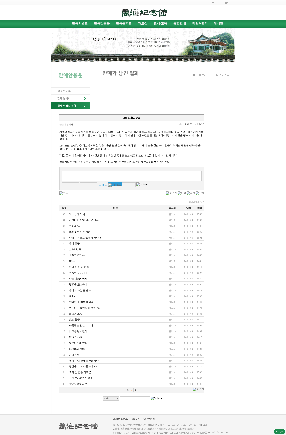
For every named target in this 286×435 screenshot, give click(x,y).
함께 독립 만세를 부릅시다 (84, 360)
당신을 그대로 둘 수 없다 (83, 366)
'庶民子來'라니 (77, 214)
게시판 (218, 23)
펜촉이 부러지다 (78, 272)
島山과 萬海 (75, 313)
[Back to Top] (279, 431)
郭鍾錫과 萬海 (77, 348)
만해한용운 (102, 23)
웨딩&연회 (199, 23)
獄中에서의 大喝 (78, 343)
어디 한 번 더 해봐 (79, 266)
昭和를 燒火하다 (78, 284)
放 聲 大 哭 (76, 249)
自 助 (73, 296)
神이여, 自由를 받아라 (81, 302)
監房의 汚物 (75, 337)
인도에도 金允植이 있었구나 (84, 307)
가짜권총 (74, 354)
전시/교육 (160, 23)
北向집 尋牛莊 (77, 255)
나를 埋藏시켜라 (78, 278)
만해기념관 (80, 23)
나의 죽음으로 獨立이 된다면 (85, 237)
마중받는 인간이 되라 (81, 325)
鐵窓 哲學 (74, 319)
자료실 (142, 23)
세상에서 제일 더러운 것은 (84, 220)
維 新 (73, 261)
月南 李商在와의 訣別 (81, 378)
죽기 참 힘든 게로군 (80, 372)
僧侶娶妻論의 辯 (78, 384)
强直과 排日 (75, 226)
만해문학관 (124, 23)
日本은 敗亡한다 (78, 331)
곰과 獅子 (75, 243)
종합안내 (179, 23)
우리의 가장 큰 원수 (80, 290)
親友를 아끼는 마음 (79, 231)
